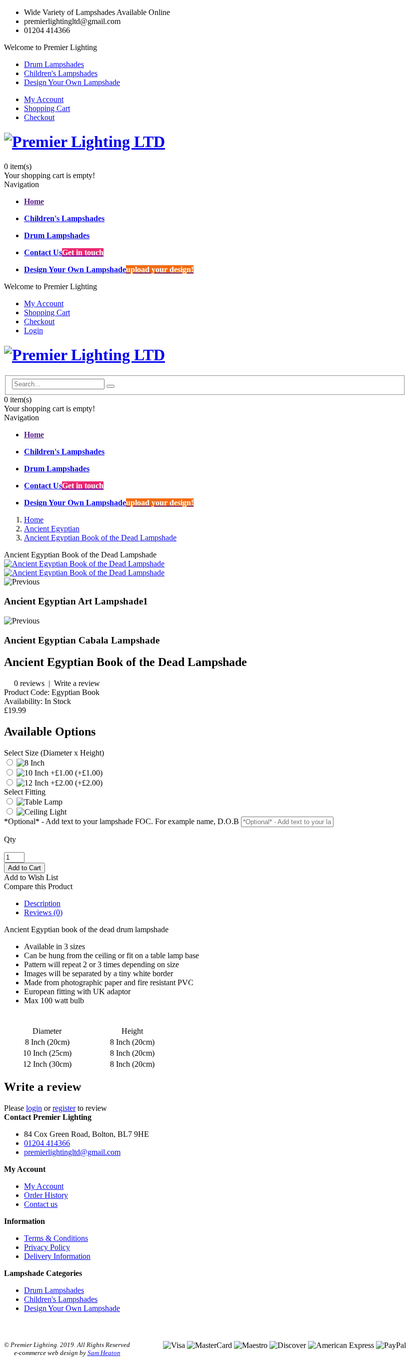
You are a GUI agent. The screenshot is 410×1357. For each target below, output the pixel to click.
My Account (44, 99)
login (34, 1108)
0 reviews (29, 683)
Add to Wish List (31, 877)
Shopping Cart (47, 108)
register (64, 1108)
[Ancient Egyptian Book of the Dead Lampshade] (84, 563)
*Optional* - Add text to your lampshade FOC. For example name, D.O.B (121, 821)
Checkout (39, 117)
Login (33, 330)
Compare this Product (38, 886)
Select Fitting (25, 792)
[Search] (110, 386)
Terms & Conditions (56, 1238)
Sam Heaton (104, 1352)
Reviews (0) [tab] (43, 912)
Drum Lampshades (54, 64)
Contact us (41, 1204)
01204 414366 (47, 1143)
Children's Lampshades (61, 73)
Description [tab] (42, 903)
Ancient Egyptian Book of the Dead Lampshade (100, 537)
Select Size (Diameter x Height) (54, 753)
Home (34, 519)
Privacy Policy (47, 1247)
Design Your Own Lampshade (72, 82)
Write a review (77, 683)
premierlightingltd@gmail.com (72, 1152)
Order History (46, 1195)
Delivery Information (57, 1256)
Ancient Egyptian (52, 528)
